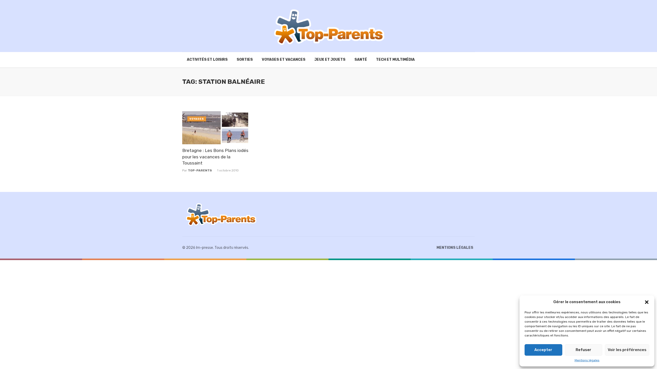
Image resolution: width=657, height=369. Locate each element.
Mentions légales (587, 360)
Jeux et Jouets (329, 59)
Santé (360, 59)
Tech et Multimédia (395, 59)
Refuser (583, 349)
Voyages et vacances (283, 59)
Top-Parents (200, 170)
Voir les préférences (627, 349)
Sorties (245, 59)
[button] (646, 302)
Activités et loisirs (207, 59)
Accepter (543, 349)
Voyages (196, 118)
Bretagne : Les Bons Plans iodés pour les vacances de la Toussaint (215, 157)
